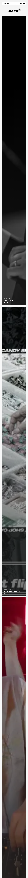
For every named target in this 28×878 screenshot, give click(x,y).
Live (9, 298)
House (9, 589)
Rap (13, 589)
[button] (24, 3)
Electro (5, 298)
